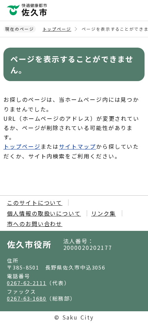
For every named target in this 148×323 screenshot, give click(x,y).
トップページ (57, 29)
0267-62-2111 (26, 282)
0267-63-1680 (26, 298)
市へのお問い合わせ (34, 223)
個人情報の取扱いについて (44, 213)
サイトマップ (77, 146)
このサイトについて (34, 202)
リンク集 (103, 213)
